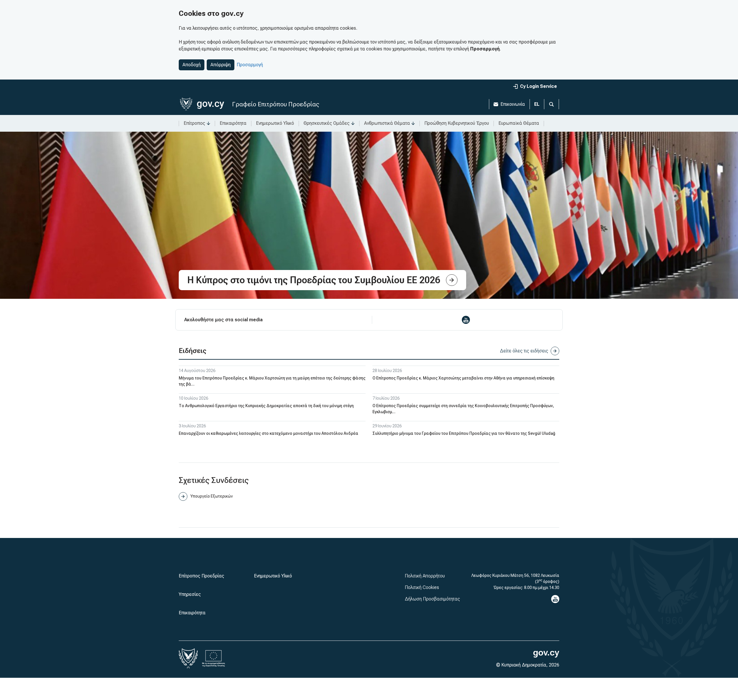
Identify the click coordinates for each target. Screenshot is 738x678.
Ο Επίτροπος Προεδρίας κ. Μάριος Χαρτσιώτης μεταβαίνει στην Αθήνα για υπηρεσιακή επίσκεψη (463, 378)
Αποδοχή (191, 64)
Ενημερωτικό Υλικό (275, 123)
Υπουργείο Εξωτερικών (211, 496)
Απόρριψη (220, 64)
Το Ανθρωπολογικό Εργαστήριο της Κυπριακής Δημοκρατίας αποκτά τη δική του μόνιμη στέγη (266, 405)
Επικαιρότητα (233, 123)
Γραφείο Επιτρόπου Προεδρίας (275, 104)
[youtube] (466, 320)
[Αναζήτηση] (551, 104)
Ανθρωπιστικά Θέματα (387, 123)
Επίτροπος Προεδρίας (201, 576)
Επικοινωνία (512, 104)
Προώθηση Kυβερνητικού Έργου (456, 123)
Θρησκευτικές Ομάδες (327, 123)
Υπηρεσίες (190, 594)
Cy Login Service (538, 86)
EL (536, 104)
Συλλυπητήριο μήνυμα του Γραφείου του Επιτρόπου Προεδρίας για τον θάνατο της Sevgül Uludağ (463, 433)
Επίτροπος (194, 123)
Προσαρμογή (250, 64)
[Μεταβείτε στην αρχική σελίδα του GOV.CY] (202, 104)
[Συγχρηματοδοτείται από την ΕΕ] (213, 658)
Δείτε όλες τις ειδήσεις (524, 351)
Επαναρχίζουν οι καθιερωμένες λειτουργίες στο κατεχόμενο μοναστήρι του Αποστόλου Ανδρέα (268, 433)
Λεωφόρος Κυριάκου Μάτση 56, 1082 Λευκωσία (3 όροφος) (515, 578)
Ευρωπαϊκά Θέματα (518, 123)
